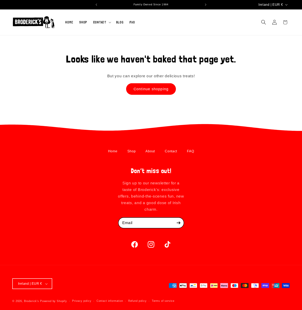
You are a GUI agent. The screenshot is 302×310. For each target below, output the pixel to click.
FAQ (190, 151)
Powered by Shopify (53, 301)
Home (113, 151)
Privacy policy (81, 300)
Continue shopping (151, 89)
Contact (171, 151)
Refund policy (137, 300)
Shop (131, 151)
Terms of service (163, 300)
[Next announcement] (205, 4)
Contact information (110, 300)
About (150, 151)
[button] (101, 22)
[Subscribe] (178, 223)
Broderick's (31, 301)
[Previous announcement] (96, 4)
